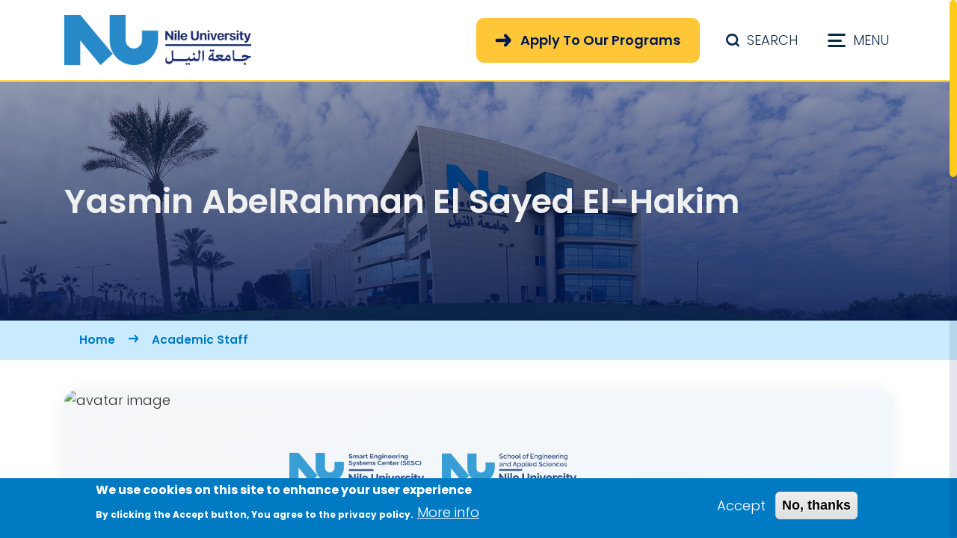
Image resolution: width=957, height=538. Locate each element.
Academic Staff (200, 339)
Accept (741, 505)
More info (448, 512)
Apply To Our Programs (600, 40)
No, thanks (816, 505)
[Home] (157, 40)
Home (97, 339)
